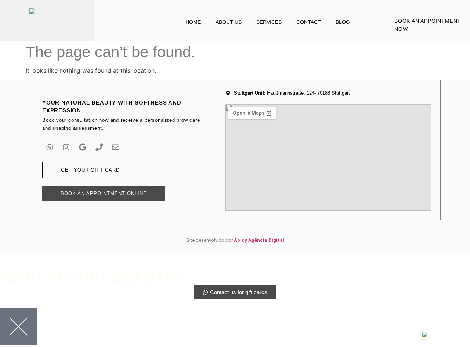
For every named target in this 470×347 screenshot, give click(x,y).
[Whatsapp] (49, 147)
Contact (308, 22)
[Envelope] (115, 147)
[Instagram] (66, 147)
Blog (343, 22)
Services (269, 22)
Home (193, 22)
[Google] (82, 147)
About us (229, 22)
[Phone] (99, 147)
